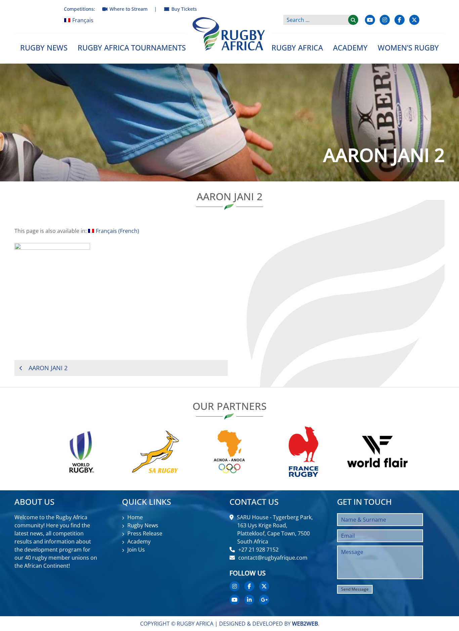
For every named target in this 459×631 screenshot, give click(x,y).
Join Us (136, 549)
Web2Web (305, 623)
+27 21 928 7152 (258, 549)
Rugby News (44, 47)
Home (135, 517)
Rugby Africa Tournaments (132, 47)
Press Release (144, 533)
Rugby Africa (297, 47)
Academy (350, 47)
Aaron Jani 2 (48, 368)
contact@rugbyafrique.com (272, 557)
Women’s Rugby (408, 47)
